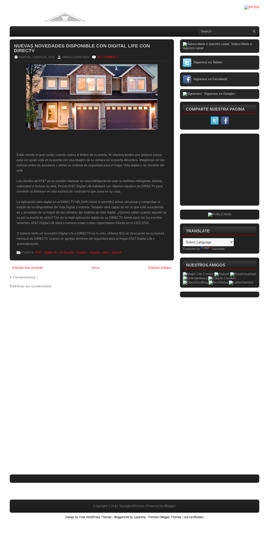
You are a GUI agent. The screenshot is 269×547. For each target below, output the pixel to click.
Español (81, 252)
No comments (108, 57)
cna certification (194, 516)
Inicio (96, 268)
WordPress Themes (99, 516)
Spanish (116, 252)
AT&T (39, 252)
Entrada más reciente (27, 268)
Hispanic (95, 252)
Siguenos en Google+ (220, 94)
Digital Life (51, 252)
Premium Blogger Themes (165, 516)
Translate (218, 249)
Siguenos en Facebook (210, 79)
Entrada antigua (159, 268)
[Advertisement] (49, 439)
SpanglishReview (132, 506)
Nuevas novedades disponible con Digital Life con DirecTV (82, 48)
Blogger (170, 506)
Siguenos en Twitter (208, 62)
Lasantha (140, 516)
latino (106, 252)
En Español (67, 252)
